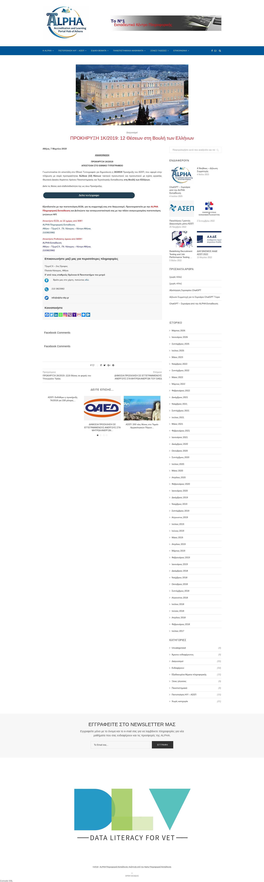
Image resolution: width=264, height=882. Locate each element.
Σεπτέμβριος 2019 (180, 511)
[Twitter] (51, 315)
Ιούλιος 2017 (178, 631)
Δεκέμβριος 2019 (180, 497)
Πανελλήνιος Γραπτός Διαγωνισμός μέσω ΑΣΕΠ (181, 222)
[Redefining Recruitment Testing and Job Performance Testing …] (181, 239)
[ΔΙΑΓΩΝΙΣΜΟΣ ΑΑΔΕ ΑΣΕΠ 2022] (209, 239)
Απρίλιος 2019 (179, 544)
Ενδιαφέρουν (196, 668)
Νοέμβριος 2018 (179, 577)
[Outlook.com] (88, 315)
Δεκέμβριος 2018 (180, 571)
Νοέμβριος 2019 (179, 504)
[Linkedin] (56, 315)
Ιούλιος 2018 (178, 604)
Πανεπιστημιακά (196, 688)
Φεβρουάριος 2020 (181, 484)
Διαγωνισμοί (132, 132)
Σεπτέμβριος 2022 (180, 370)
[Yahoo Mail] (74, 315)
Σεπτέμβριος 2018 (180, 591)
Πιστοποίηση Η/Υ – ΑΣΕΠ (71, 51)
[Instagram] (65, 315)
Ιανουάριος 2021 (180, 437)
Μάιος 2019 (177, 537)
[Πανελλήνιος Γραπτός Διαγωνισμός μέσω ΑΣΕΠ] (181, 208)
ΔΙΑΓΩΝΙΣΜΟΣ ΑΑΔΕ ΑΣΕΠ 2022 (207, 252)
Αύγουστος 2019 (180, 517)
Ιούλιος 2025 (178, 350)
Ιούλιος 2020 (178, 464)
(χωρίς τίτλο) (175, 277)
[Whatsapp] (61, 315)
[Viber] (70, 315)
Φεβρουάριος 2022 (181, 390)
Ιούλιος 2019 (178, 524)
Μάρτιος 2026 (178, 330)
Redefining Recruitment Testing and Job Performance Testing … (180, 254)
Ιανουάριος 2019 (180, 564)
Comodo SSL (6, 881)
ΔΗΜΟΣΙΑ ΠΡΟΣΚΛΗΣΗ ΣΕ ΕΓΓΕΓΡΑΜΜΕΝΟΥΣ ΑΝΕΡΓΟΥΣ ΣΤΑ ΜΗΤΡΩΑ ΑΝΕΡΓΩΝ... (102, 427)
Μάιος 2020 (177, 470)
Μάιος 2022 (177, 377)
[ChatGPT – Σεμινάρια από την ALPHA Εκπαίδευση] (181, 175)
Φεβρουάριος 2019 (181, 557)
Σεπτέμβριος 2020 (180, 457)
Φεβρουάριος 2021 (181, 430)
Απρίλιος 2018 (179, 617)
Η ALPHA (47, 51)
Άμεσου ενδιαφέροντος (196, 654)
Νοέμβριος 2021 (179, 404)
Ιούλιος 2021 (178, 417)
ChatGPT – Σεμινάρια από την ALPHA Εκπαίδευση (179, 190)
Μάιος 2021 (177, 424)
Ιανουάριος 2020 (180, 490)
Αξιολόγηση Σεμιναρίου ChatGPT (185, 290)
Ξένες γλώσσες (158, 51)
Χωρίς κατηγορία (196, 701)
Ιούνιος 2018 (178, 611)
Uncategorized (196, 648)
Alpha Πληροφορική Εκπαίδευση (157, 867)
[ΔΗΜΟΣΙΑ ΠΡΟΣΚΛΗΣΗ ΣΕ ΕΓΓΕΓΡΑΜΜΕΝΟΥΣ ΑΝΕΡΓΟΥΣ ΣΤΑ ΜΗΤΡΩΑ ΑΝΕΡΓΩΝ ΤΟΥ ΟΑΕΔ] (102, 408)
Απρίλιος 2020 (179, 477)
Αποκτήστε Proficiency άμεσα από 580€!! (62, 239)
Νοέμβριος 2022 (179, 364)
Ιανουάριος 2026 (180, 337)
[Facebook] (47, 315)
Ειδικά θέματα (98, 51)
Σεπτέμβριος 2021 (180, 410)
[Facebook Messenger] (84, 315)
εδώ (87, 280)
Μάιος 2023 (177, 357)
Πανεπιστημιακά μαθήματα (128, 51)
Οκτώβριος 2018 (180, 584)
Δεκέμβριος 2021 (180, 397)
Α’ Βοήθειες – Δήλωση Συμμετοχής (207, 170)
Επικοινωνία (180, 51)
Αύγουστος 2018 (180, 597)
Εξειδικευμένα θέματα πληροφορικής (196, 674)
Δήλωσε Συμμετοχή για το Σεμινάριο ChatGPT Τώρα (194, 297)
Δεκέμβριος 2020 (180, 444)
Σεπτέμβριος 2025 (180, 344)
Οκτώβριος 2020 (180, 450)
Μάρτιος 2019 (178, 551)
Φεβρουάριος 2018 (181, 624)
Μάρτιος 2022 (178, 384)
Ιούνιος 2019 (178, 531)
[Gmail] (79, 315)
